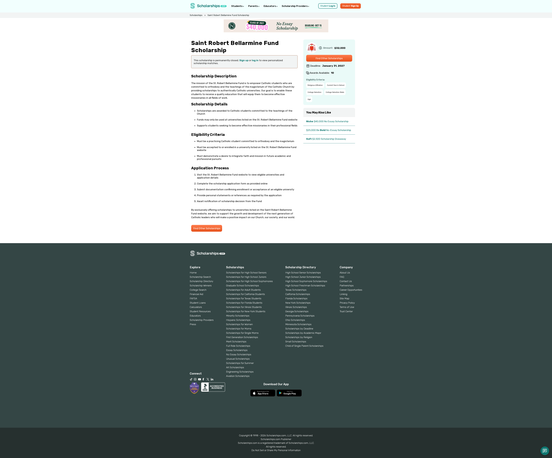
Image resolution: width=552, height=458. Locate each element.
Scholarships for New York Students (245, 311)
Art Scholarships (235, 367)
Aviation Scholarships (238, 376)
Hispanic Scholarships (238, 320)
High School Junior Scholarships (303, 276)
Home (193, 272)
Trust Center (346, 311)
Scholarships (196, 15)
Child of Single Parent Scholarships (304, 345)
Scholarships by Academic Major (303, 332)
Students (237, 6)
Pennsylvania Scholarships (300, 315)
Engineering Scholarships (240, 371)
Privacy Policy (347, 302)
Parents (253, 6)
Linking (343, 294)
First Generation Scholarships (242, 337)
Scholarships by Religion (298, 337)
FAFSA (193, 298)
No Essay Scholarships (238, 354)
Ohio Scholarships (295, 320)
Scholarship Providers (295, 6)
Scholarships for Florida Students (244, 302)
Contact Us (346, 281)
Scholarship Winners (201, 285)
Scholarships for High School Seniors (246, 272)
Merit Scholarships (236, 341)
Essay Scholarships (237, 350)
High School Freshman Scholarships (305, 285)
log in (255, 60)
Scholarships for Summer (240, 363)
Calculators (196, 307)
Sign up (243, 60)
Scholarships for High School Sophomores (249, 281)
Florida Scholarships (296, 298)
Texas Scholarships (295, 289)
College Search (198, 289)
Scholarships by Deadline (299, 328)
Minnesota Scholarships (298, 324)
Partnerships (347, 285)
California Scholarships (297, 294)
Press (193, 324)
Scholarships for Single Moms (242, 332)
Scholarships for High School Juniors (246, 276)
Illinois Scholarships (296, 307)
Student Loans (198, 302)
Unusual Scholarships (238, 358)
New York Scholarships (297, 302)
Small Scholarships (295, 341)
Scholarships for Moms (238, 328)
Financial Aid (196, 294)
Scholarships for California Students (245, 294)
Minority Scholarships (237, 315)
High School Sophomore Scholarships (306, 281)
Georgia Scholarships (296, 311)
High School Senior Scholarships (303, 272)
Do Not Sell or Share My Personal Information (276, 450)
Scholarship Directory (201, 281)
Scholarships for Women (239, 324)
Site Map (344, 298)
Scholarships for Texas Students (243, 298)
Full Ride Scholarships (238, 345)
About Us (345, 272)
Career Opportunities (351, 289)
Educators (270, 6)
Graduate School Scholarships (242, 285)
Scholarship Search (200, 276)
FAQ (342, 276)
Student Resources (200, 311)
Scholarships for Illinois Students (244, 307)
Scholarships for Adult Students (243, 289)
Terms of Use (347, 307)
